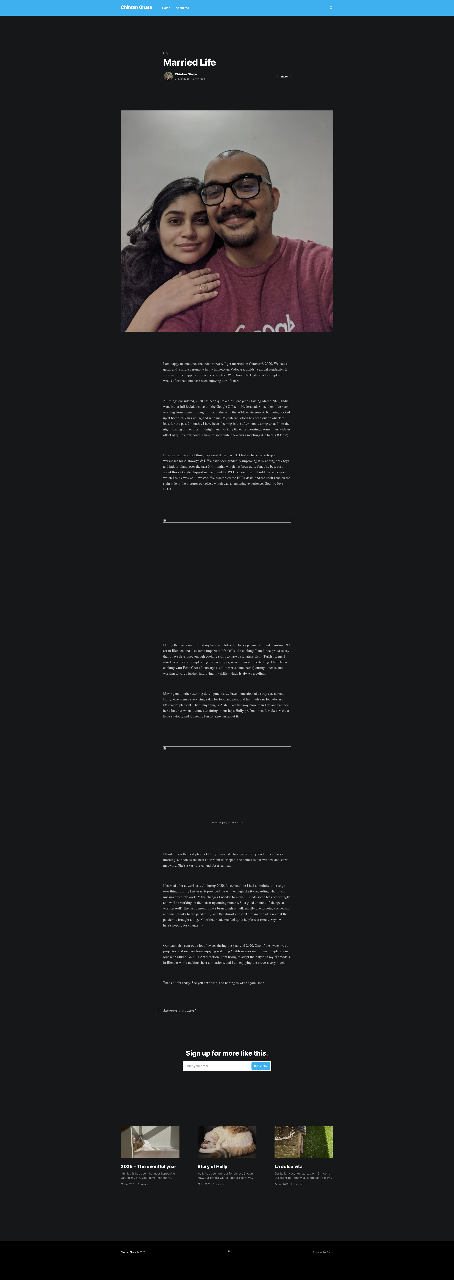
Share (284, 76)
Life (165, 53)
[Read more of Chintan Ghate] (168, 76)
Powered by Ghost (323, 1252)
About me (182, 8)
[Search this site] (331, 8)
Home (166, 8)
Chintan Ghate (136, 7)
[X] (229, 1251)
